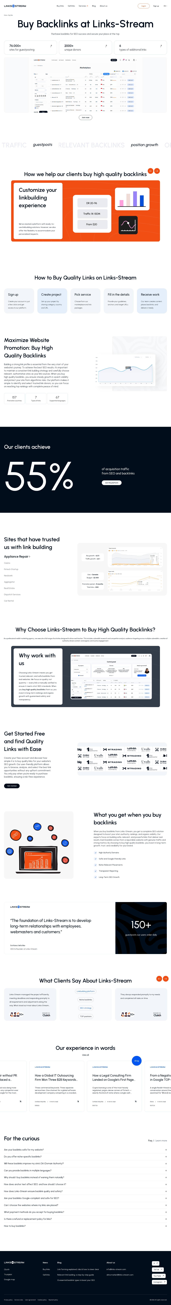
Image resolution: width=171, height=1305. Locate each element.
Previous (150, 171)
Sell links (71, 6)
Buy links (60, 6)
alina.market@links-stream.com (120, 1275)
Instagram (158, 1282)
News (45, 1262)
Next (157, 171)
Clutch (6, 1269)
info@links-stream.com (116, 1269)
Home (5, 15)
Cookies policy (42, 1300)
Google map (9, 1279)
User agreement (30, 1300)
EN (165, 6)
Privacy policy (8, 1300)
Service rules (18, 1300)
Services (82, 6)
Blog (94, 6)
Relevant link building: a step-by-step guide (75, 1275)
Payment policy (53, 1300)
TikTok (156, 1269)
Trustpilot (8, 1274)
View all (85, 1055)
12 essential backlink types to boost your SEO (76, 1280)
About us (103, 6)
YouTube (157, 1276)
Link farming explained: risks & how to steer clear (78, 1269)
